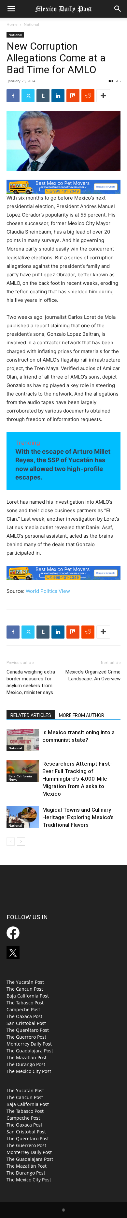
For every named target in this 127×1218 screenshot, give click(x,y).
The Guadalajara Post (30, 1050)
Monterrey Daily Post (29, 1044)
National (31, 24)
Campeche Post (23, 1009)
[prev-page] (11, 841)
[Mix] (72, 95)
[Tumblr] (42, 95)
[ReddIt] (87, 95)
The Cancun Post (25, 989)
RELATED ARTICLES (30, 715)
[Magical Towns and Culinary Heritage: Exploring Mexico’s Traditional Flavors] (23, 817)
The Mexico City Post (29, 1071)
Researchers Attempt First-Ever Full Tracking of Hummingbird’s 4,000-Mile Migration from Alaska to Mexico (77, 778)
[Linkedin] (57, 95)
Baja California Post (28, 996)
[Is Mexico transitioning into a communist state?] (23, 740)
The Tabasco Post (25, 1002)
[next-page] (21, 841)
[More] (103, 95)
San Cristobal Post (26, 1023)
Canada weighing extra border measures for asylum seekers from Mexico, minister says (31, 682)
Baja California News (20, 778)
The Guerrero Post (26, 1037)
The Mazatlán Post (27, 1057)
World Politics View (48, 591)
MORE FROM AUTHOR (81, 715)
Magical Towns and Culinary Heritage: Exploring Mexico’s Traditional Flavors (78, 817)
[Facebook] (13, 95)
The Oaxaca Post (24, 1016)
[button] (11, 9)
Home (12, 24)
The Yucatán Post (25, 982)
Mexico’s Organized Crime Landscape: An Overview (92, 675)
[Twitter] (28, 95)
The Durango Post (26, 1064)
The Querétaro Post (28, 1030)
